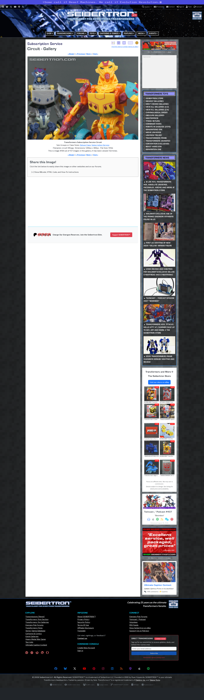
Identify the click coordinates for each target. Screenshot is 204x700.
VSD (136, 42)
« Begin (71, 54)
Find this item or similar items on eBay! (124, 47)
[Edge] (42, 652)
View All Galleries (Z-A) (157, 110)
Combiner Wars (154, 124)
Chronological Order (156, 112)
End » (95, 54)
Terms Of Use (83, 625)
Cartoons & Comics (34, 633)
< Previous (80, 54)
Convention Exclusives (157, 144)
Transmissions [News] (35, 616)
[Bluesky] (65, 668)
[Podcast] (130, 668)
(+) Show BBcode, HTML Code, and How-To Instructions (55, 172)
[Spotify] (148, 668)
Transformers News (157, 157)
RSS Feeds (133, 625)
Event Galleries (32, 636)
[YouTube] (84, 668)
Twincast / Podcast (137, 619)
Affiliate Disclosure (85, 628)
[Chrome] (26, 652)
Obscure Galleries (155, 115)
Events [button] (152, 33)
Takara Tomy (155, 680)
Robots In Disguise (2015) (158, 127)
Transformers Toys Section (37, 619)
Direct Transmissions (148, 638)
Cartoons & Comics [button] (109, 33)
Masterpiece (152, 118)
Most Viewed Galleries (157, 104)
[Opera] (47, 652)
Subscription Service (44, 43)
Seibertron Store (154, 98)
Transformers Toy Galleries (37, 622)
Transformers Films (34, 628)
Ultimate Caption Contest (157, 585)
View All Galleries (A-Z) (157, 107)
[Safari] (31, 652)
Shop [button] (49, 33)
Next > (89, 54)
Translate (81, 631)
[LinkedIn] (112, 668)
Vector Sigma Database (35, 631)
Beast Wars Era (154, 146)
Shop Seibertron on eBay (140, 628)
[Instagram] (103, 668)
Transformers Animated (158, 141)
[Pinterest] (94, 668)
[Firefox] (37, 652)
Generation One (153, 149)
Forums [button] (81, 33)
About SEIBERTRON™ (86, 616)
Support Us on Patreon (139, 631)
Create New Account (86, 648)
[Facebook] (56, 668)
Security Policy (83, 622)
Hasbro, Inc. (141, 680)
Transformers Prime (156, 138)
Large (130, 42)
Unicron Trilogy (154, 135)
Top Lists (29, 642)
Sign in (80, 650)
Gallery (118, 42)
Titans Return (153, 121)
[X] (74, 668)
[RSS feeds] (121, 668)
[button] (147, 7)
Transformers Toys (156, 93)
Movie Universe (153, 132)
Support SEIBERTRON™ (121, 235)
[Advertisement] (13, 74)
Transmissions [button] (64, 33)
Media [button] (141, 33)
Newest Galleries (155, 101)
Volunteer (133, 622)
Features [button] (128, 33)
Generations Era (154, 129)
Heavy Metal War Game (36, 639)
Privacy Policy (83, 619)
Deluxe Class (85, 145)
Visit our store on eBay (159, 382)
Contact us (82, 638)
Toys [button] (92, 33)
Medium (124, 42)
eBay (113, 42)
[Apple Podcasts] (139, 668)
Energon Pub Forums (34, 625)
